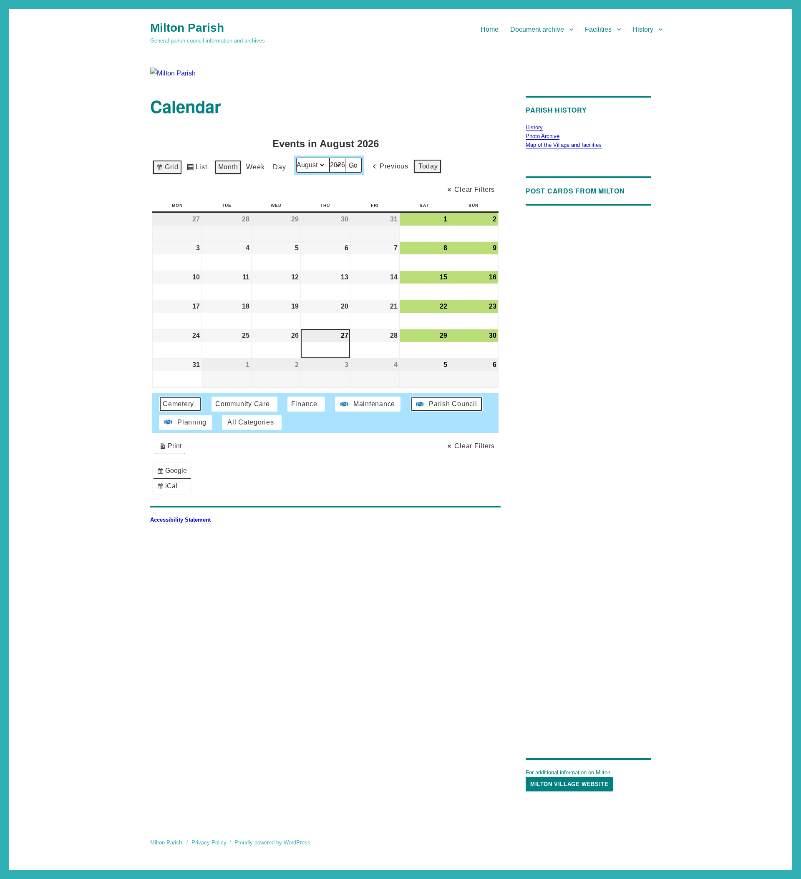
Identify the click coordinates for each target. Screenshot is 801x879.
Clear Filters (474, 189)
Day (279, 167)
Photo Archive (542, 136)
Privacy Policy (209, 842)
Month (228, 167)
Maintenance (374, 403)
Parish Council (453, 403)
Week (255, 167)
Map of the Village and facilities (564, 145)
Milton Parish (187, 27)
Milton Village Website (569, 784)
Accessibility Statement (180, 520)
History (642, 29)
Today (428, 166)
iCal (168, 488)
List (196, 169)
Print (170, 448)
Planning (192, 422)
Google (173, 472)
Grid (167, 169)
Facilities (598, 29)
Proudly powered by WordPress (272, 842)
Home (490, 29)
